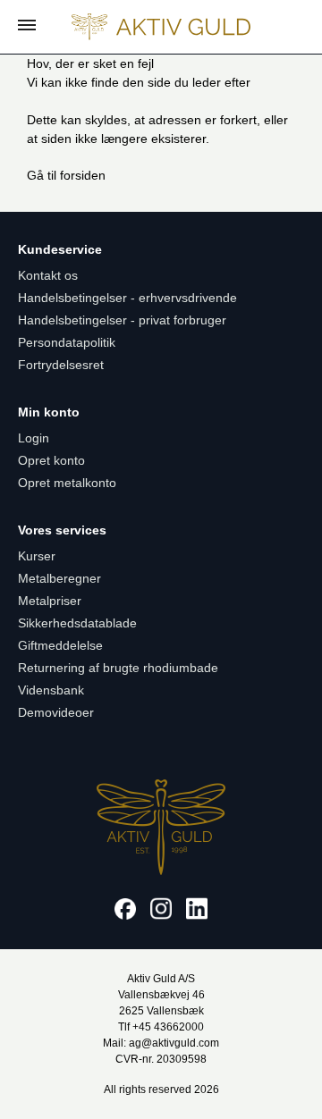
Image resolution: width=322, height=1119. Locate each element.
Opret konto (51, 460)
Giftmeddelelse (60, 645)
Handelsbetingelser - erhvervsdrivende (127, 297)
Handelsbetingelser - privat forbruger (122, 320)
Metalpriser (49, 600)
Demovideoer (56, 712)
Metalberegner (59, 578)
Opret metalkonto (67, 482)
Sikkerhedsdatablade (77, 623)
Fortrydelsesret (61, 365)
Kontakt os (48, 275)
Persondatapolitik (66, 342)
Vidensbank (51, 690)
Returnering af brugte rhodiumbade (118, 667)
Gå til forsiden (66, 175)
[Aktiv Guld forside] (161, 26)
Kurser (36, 556)
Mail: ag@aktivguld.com (161, 1043)
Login (33, 438)
